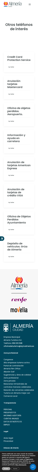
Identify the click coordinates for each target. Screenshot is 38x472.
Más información (20, 465)
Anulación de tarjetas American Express (19, 165)
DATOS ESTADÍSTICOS (13, 421)
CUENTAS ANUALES (11, 418)
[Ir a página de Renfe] (19, 300)
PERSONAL (8, 409)
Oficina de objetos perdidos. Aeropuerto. (18, 111)
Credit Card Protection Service (19, 58)
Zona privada (9, 381)
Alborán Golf (9, 371)
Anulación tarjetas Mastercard (14, 84)
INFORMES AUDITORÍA (12, 415)
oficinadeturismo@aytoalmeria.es (19, 346)
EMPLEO (7, 425)
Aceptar (6, 468)
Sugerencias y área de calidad (17, 375)
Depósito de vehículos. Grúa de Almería (17, 246)
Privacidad (8, 441)
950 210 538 (17, 343)
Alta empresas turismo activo (17, 362)
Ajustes (15, 468)
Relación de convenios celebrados (19, 390)
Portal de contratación (14, 365)
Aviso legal (8, 438)
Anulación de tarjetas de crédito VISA (15, 192)
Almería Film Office (12, 368)
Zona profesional (11, 378)
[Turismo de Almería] (13, 4)
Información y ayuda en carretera (16, 138)
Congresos (8, 359)
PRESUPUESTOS (10, 412)
